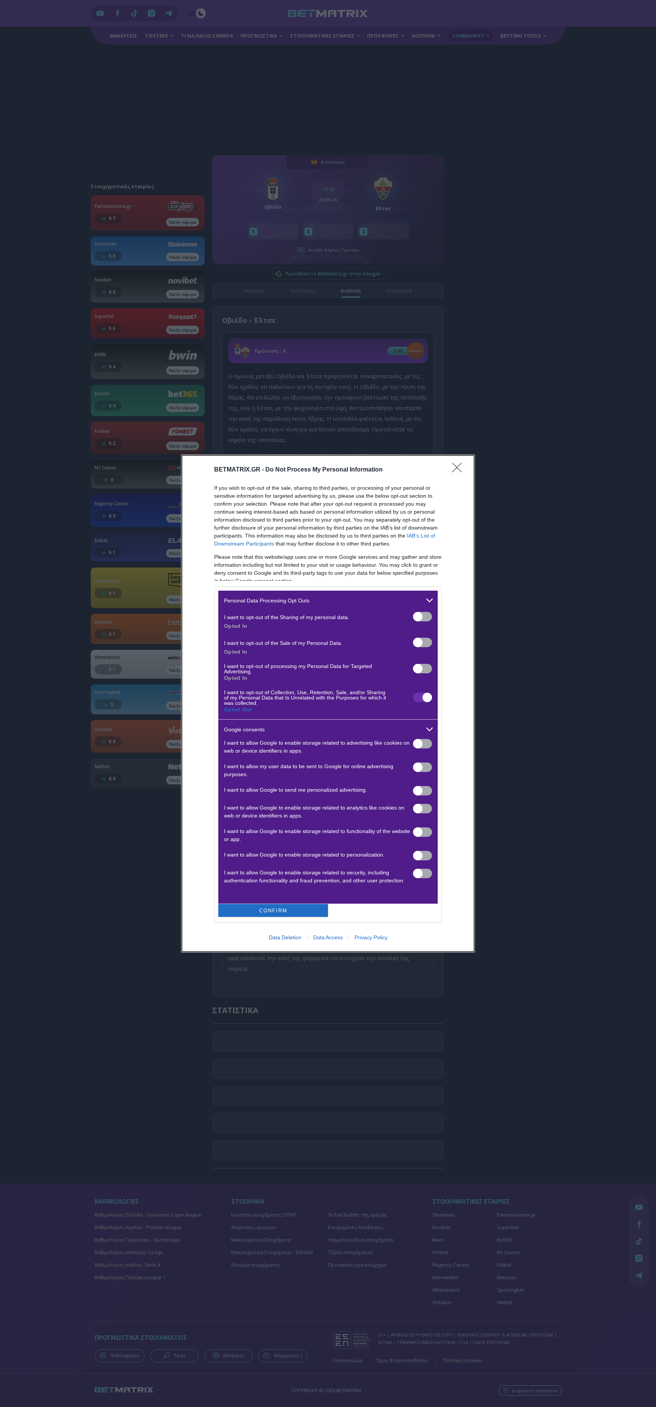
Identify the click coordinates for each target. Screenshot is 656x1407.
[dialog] (328, 703)
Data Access (328, 937)
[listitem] (328, 600)
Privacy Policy (371, 937)
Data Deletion (285, 937)
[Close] (459, 470)
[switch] (422, 616)
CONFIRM (273, 910)
